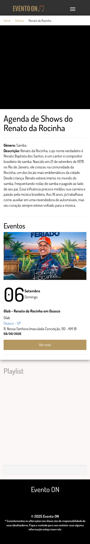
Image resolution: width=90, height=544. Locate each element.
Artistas (19, 20)
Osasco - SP (12, 323)
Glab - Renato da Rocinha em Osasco (32, 311)
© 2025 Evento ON (45, 516)
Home (7, 20)
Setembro (32, 291)
